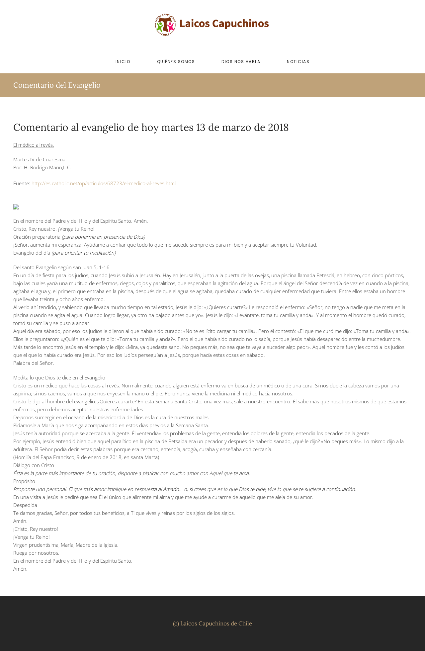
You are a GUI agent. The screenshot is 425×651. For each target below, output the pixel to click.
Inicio (123, 61)
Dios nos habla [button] (240, 61)
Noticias (298, 61)
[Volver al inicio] (212, 25)
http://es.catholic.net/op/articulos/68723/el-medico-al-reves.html (104, 183)
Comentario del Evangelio (57, 85)
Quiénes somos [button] (176, 61)
